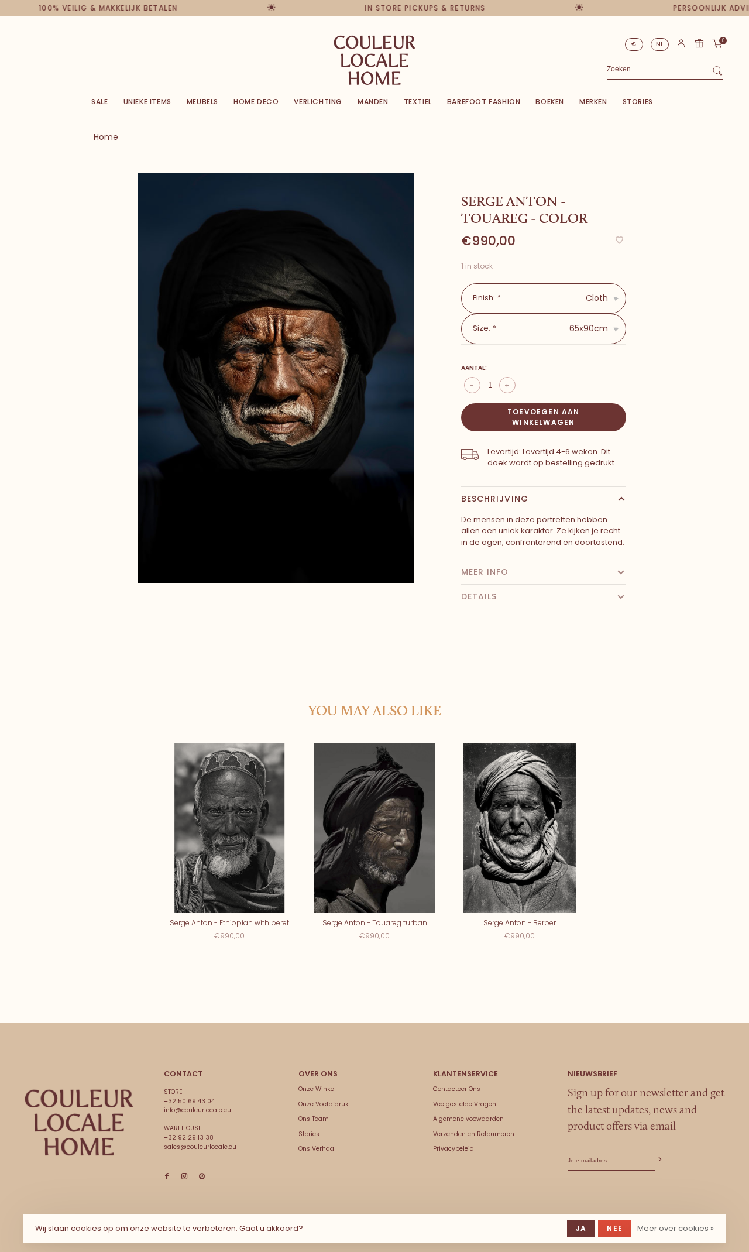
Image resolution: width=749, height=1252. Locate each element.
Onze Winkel (317, 1089)
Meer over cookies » (675, 1228)
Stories (638, 102)
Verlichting (318, 102)
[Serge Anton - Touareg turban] (374, 828)
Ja (581, 1228)
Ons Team (313, 1118)
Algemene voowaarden (468, 1118)
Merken (593, 102)
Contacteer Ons (456, 1089)
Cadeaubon (699, 43)
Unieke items (147, 102)
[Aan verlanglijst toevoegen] (619, 240)
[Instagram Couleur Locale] (184, 1176)
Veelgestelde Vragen (464, 1104)
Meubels (202, 102)
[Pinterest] (202, 1176)
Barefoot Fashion (484, 102)
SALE (99, 102)
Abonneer (658, 1160)
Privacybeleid (453, 1148)
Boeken (549, 102)
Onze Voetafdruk (323, 1104)
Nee (615, 1228)
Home (106, 137)
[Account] (681, 46)
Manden (373, 102)
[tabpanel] (276, 378)
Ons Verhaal (317, 1148)
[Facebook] (167, 1176)
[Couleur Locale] (79, 1122)
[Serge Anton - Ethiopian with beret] (229, 828)
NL (660, 44)
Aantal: (474, 367)
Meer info (485, 572)
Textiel (418, 102)
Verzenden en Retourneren (473, 1134)
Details (479, 596)
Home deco (256, 102)
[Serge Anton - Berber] (519, 828)
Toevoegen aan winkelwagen (543, 417)
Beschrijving (494, 499)
